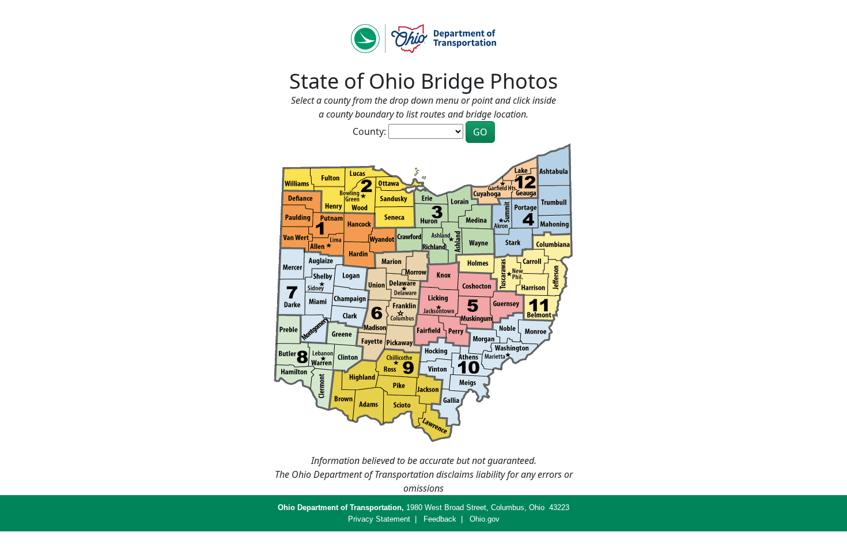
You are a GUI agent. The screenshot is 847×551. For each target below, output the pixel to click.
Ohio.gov (485, 519)
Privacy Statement (379, 519)
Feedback (439, 519)
